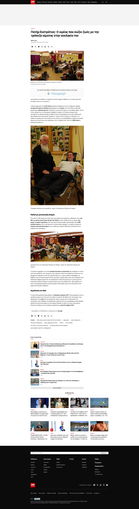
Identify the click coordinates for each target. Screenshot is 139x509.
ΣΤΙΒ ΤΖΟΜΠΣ (69, 323)
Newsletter (97, 472)
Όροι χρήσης (34, 493)
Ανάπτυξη (46, 462)
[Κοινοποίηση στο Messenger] (38, 46)
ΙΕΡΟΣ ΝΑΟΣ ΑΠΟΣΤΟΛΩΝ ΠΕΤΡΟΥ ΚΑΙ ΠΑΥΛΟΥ (49, 320)
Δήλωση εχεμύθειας (63, 493)
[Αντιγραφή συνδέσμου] (48, 46)
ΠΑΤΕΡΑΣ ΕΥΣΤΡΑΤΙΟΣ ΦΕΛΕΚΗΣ (39, 325)
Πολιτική (44, 2)
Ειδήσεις (39, 2)
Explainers (84, 467)
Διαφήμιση (96, 493)
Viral (32, 477)
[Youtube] (107, 485)
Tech (78, 2)
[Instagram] (104, 485)
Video (89, 2)
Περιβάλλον (34, 474)
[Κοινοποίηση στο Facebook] (32, 46)
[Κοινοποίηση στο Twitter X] (35, 46)
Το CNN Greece (98, 474)
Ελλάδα (55, 2)
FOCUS (33, 28)
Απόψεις (84, 464)
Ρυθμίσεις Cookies (51, 493)
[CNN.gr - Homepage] (33, 2)
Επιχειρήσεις (47, 467)
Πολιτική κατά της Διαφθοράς (77, 493)
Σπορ (75, 2)
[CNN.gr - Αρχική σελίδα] (33, 485)
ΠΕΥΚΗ (61, 323)
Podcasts (98, 462)
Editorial (84, 462)
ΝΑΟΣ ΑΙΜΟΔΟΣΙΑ (75, 320)
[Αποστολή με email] (51, 46)
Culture (58, 462)
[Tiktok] (100, 485)
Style (64, 2)
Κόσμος (60, 2)
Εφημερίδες (94, 2)
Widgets (97, 469)
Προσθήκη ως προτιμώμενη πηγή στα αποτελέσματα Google (58, 94)
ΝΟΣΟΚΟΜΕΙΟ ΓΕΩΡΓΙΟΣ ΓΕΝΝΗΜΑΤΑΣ (41, 328)
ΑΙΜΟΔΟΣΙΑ (66, 320)
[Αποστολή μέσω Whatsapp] (42, 46)
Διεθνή (45, 472)
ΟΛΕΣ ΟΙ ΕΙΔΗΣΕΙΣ (57, 387)
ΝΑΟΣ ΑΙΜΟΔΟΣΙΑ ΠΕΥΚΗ (50, 323)
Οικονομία (50, 2)
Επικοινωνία (89, 493)
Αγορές (45, 469)
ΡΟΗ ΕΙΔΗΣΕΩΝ (36, 337)
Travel (71, 2)
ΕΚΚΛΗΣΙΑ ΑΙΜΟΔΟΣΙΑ (36, 323)
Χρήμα (45, 464)
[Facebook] (94, 485)
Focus (67, 2)
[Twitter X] (97, 485)
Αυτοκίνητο (84, 2)
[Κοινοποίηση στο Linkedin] (45, 46)
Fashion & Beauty (60, 464)
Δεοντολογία (42, 493)
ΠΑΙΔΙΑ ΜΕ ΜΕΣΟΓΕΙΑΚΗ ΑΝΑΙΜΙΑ (58, 325)
